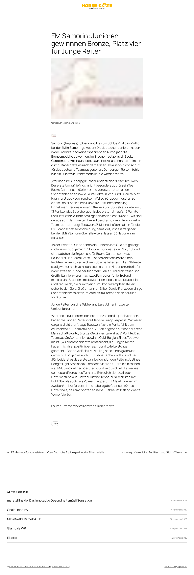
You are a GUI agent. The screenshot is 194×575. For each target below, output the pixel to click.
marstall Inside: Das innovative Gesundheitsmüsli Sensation (49, 500)
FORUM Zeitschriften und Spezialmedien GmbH (30, 566)
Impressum (182, 566)
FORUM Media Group (61, 566)
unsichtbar (75, 122)
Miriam (65, 122)
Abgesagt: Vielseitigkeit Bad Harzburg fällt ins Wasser (152, 452)
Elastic (12, 538)
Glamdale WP (16, 528)
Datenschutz (170, 566)
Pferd (55, 423)
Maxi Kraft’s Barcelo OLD (24, 519)
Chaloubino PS (17, 510)
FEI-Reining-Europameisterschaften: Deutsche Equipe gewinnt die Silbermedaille (57, 452)
